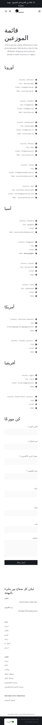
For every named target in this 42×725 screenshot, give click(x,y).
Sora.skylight (29, 253)
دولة (36, 488)
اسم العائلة (33, 441)
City (36, 508)
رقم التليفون (32, 471)
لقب (36, 524)
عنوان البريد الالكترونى (28, 456)
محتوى (35, 538)
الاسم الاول (33, 427)
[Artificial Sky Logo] (21, 10)
